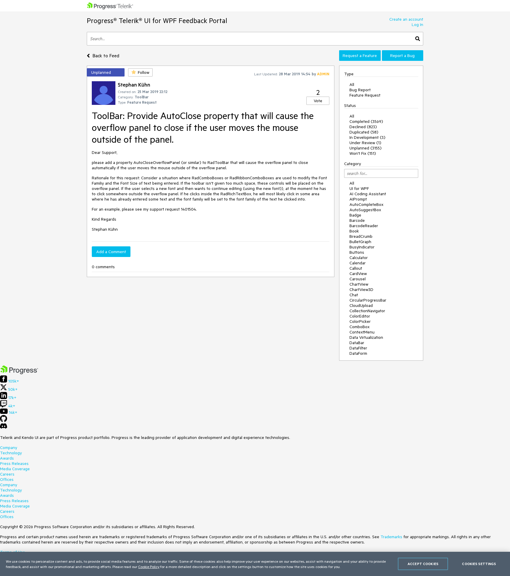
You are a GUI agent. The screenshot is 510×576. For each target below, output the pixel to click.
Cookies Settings (479, 564)
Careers (7, 474)
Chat (353, 294)
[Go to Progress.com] (19, 372)
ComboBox (359, 326)
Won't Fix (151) (362, 153)
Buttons (356, 252)
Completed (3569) (366, 121)
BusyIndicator (362, 247)
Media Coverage (15, 468)
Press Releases (14, 463)
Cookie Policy (148, 566)
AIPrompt (358, 199)
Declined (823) (363, 126)
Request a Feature (360, 55)
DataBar (356, 342)
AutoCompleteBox (366, 204)
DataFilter (358, 348)
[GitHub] (3, 420)
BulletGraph (360, 241)
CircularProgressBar (367, 300)
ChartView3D (361, 289)
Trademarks (391, 536)
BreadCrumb (360, 236)
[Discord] (3, 427)
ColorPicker (360, 321)
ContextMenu (362, 332)
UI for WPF (359, 188)
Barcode (357, 220)
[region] (255, 564)
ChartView (358, 284)
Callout (355, 268)
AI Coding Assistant (367, 193)
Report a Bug (402, 55)
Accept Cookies (423, 564)
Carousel (357, 279)
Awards (7, 458)
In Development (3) (367, 137)
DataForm (358, 353)
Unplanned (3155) (365, 148)
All (351, 84)
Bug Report (360, 89)
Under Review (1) (365, 142)
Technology (11, 452)
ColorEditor (359, 316)
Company (8, 447)
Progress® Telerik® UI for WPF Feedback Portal (157, 20)
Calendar (357, 263)
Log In (417, 24)
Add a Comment (111, 251)
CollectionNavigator (367, 310)
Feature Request (364, 95)
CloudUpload (361, 305)
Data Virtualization (366, 337)
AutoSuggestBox (365, 209)
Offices (7, 479)
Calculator (358, 257)
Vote (318, 100)
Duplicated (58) (363, 132)
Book (354, 231)
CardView (358, 273)
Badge (355, 215)
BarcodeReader (363, 225)
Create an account (406, 19)
